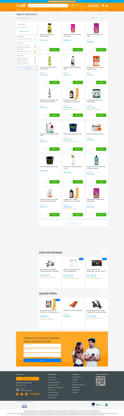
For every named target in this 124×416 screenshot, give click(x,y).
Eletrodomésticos (29, 10)
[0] (106, 5)
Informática (105, 10)
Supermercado (93, 10)
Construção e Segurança (66, 10)
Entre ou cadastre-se (80, 6)
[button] (103, 18)
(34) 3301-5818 (22, 385)
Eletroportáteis (81, 10)
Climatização (42, 10)
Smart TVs (52, 10)
